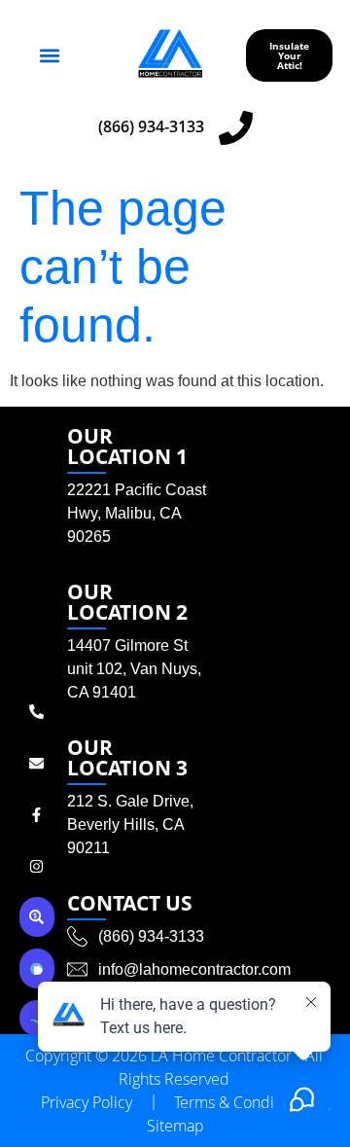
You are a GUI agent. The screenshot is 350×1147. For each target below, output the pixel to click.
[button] (50, 56)
